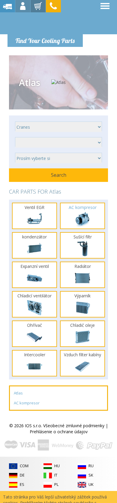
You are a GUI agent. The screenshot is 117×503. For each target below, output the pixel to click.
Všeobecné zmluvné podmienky (73, 425)
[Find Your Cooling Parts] (44, 23)
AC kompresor (27, 403)
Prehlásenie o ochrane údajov (59, 431)
